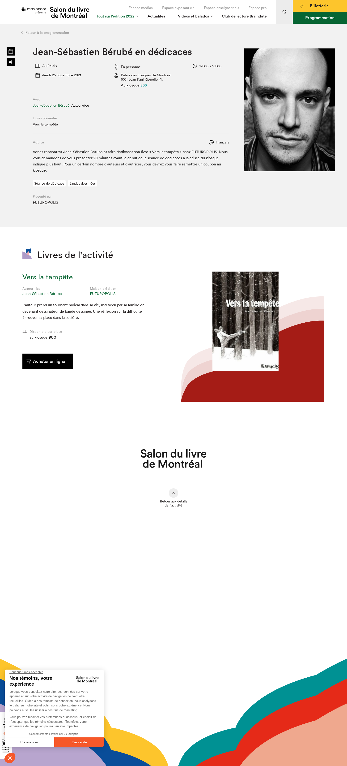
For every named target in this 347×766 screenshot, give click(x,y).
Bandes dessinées (82, 183)
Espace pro (258, 7)
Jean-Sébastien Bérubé (42, 293)
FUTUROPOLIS (45, 202)
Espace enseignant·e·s (221, 7)
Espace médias (141, 7)
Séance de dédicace (49, 183)
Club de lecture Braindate (244, 16)
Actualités (156, 16)
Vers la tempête (45, 124)
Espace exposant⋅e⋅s (178, 7)
